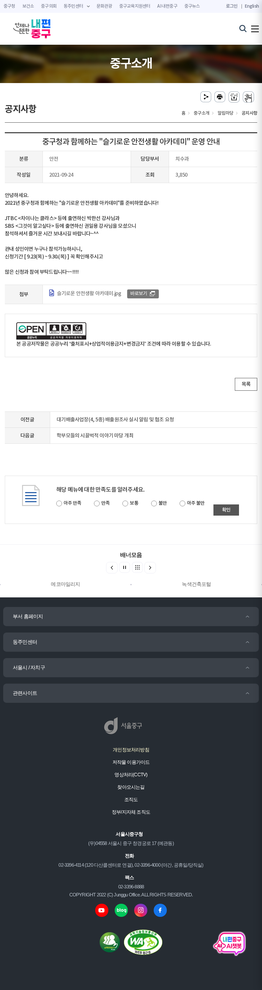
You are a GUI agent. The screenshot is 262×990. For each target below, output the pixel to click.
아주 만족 (72, 503)
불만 (162, 503)
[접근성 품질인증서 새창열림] (143, 942)
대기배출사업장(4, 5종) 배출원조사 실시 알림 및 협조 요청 (115, 420)
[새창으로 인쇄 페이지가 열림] (219, 97)
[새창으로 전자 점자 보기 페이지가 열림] (248, 97)
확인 (226, 510)
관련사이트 (25, 693)
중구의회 (49, 6)
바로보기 (138, 293)
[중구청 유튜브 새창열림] (101, 910)
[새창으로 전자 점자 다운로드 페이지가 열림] (234, 97)
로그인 (232, 6)
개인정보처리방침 (131, 749)
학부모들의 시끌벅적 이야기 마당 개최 (95, 436)
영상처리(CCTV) (130, 774)
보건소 (28, 6)
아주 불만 (195, 503)
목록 (246, 384)
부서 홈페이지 (28, 616)
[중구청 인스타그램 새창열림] (140, 910)
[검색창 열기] (243, 28)
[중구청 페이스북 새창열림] (160, 910)
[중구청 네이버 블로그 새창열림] (121, 910)
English (252, 6)
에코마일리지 (65, 584)
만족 (105, 503)
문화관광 (104, 6)
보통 (134, 503)
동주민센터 (25, 642)
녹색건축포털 (196, 584)
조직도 (131, 799)
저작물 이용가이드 (131, 762)
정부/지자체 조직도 (131, 812)
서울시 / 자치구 (29, 667)
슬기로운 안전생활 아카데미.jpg (89, 293)
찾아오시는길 (130, 787)
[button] (150, 567)
